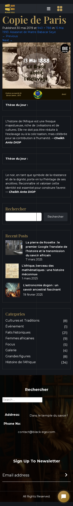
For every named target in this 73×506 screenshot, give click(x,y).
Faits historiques (17, 332)
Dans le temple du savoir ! (49, 415)
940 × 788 (44, 28)
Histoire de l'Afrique (20, 362)
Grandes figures (17, 356)
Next (7, 40)
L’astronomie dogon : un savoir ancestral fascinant (42, 287)
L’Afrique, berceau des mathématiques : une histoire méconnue (43, 270)
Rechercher (55, 216)
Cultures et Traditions (22, 320)
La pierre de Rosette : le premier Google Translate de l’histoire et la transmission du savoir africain (46, 249)
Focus (10, 344)
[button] (45, 8)
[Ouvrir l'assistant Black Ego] (63, 496)
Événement (14, 326)
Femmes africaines (19, 338)
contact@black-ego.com (36, 432)
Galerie (11, 350)
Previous (10, 36)
